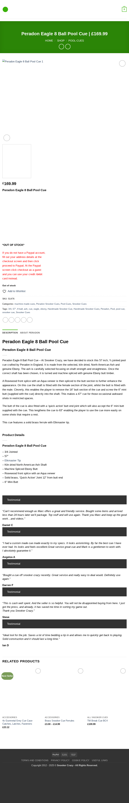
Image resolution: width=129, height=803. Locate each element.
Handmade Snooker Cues (86, 309)
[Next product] (61, 46)
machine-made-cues (24, 304)
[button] (5, 9)
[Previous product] (67, 46)
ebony (43, 309)
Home (49, 40)
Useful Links (100, 760)
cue (30, 309)
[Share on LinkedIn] (29, 320)
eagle (36, 309)
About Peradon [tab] (30, 333)
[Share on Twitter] (17, 320)
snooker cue (8, 312)
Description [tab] (10, 333)
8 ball (20, 309)
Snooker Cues (79, 304)
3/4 (9, 309)
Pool (112, 309)
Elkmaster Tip (13, 460)
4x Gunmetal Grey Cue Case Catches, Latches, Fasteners (17, 722)
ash (26, 309)
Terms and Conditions (35, 760)
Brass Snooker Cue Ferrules (59, 720)
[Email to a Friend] (23, 320)
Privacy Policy (60, 760)
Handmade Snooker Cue (60, 309)
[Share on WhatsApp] (5, 320)
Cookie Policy (81, 760)
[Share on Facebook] (11, 320)
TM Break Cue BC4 (97, 720)
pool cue (120, 309)
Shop (60, 40)
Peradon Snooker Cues (47, 304)
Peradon (105, 309)
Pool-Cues (76, 40)
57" (14, 309)
